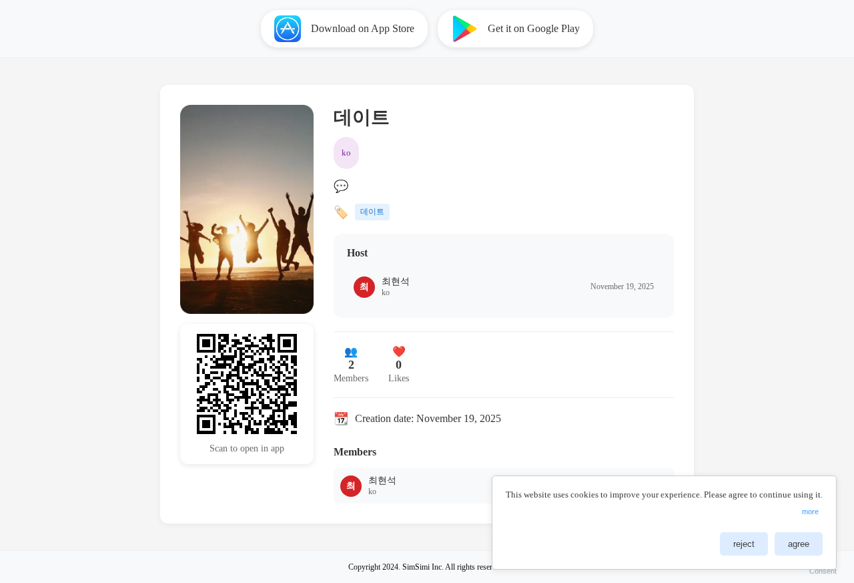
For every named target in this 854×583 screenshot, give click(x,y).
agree (798, 544)
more (810, 512)
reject (744, 544)
